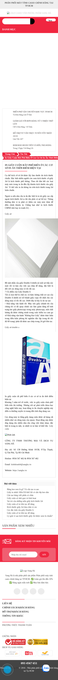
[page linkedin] (41, 591)
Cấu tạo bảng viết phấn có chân (20, 495)
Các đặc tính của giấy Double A (20, 510)
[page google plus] (33, 591)
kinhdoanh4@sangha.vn (21, 464)
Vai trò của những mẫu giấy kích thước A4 (25, 501)
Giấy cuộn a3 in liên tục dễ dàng (20, 504)
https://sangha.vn (20, 470)
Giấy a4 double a (12, 327)
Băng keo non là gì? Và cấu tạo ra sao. (23, 489)
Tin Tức (23, 154)
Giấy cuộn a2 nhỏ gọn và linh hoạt (21, 498)
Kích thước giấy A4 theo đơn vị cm (22, 507)
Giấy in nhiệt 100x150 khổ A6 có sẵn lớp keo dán (28, 492)
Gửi (44, 555)
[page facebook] (17, 591)
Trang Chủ (10, 154)
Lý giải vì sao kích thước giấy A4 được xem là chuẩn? (30, 516)
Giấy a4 (8, 214)
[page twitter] (25, 591)
